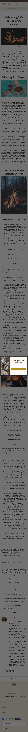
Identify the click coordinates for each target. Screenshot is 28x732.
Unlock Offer (18, 368)
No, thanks (18, 372)
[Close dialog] (26, 358)
